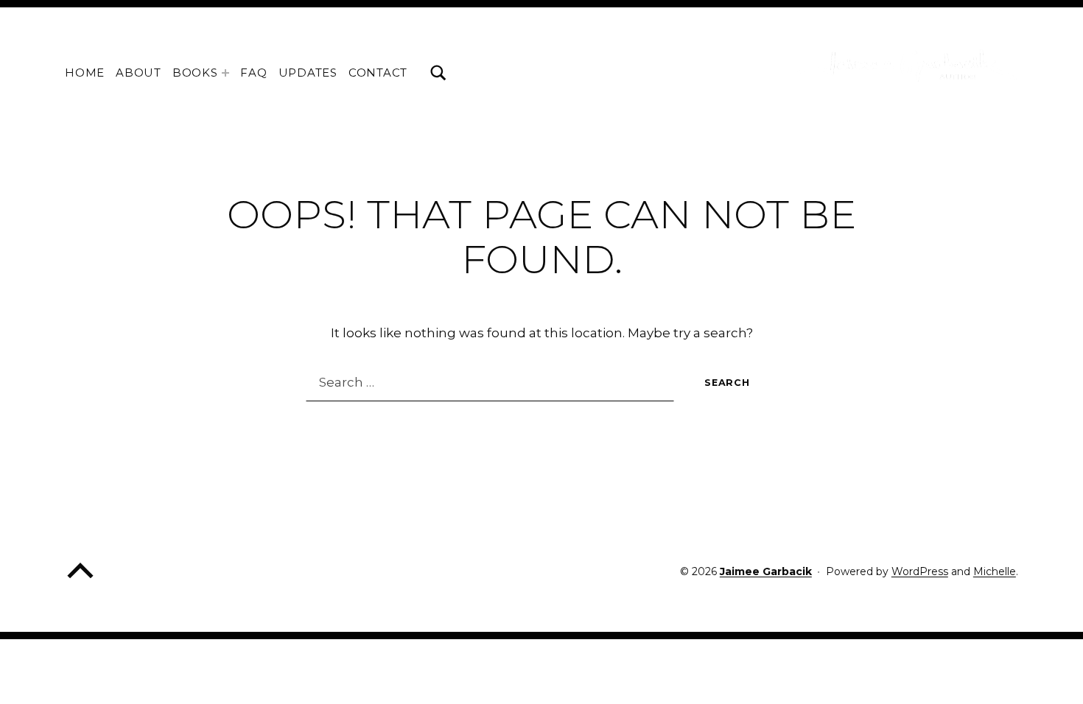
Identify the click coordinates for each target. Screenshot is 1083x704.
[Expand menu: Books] (225, 73)
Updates (307, 73)
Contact (377, 73)
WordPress (919, 571)
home (85, 73)
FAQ (253, 73)
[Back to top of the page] (80, 581)
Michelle (994, 571)
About (138, 73)
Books (195, 73)
